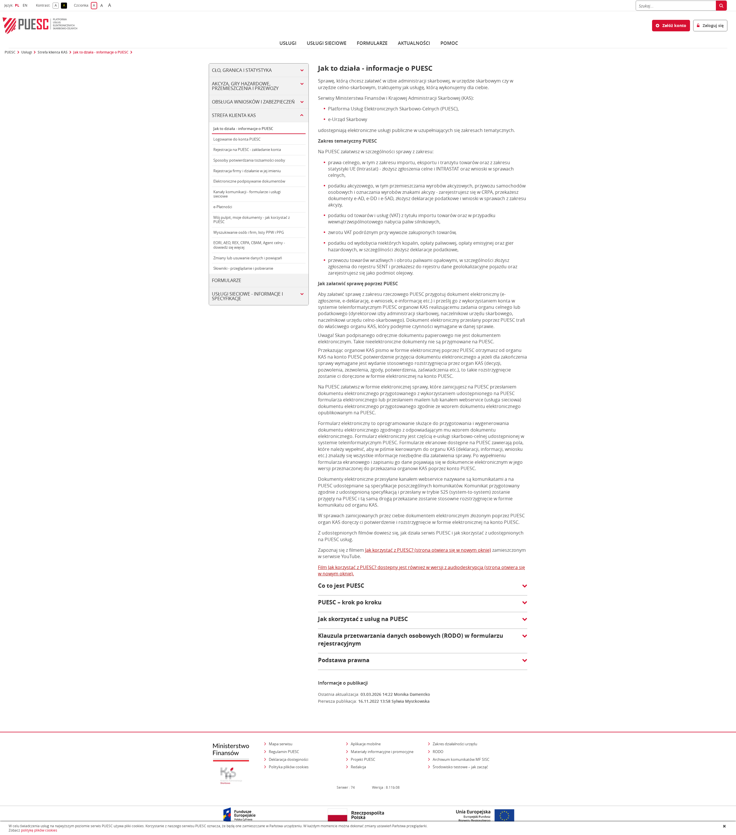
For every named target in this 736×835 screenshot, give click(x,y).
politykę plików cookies (39, 830)
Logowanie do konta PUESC (236, 139)
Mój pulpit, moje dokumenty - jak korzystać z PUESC (251, 220)
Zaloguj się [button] (713, 25)
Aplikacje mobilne (366, 743)
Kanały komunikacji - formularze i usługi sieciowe (247, 194)
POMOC (449, 43)
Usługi (287, 43)
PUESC (10, 52)
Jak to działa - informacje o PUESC (101, 52)
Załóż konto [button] (673, 25)
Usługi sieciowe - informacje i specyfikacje (247, 296)
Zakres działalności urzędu (455, 743)
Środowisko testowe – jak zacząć (461, 766)
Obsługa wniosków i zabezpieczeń (253, 102)
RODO (438, 751)
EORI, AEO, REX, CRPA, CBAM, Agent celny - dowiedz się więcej (249, 245)
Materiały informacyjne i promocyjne (382, 751)
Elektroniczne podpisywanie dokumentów (249, 181)
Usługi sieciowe (326, 43)
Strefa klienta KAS (53, 52)
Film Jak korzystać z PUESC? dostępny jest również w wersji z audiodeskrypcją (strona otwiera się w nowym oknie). (421, 570)
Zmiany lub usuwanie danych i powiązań (247, 258)
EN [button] (25, 5)
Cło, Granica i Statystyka (242, 70)
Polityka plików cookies (288, 766)
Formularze (372, 43)
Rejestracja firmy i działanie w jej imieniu (247, 170)
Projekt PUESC (363, 759)
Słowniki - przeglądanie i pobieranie (243, 268)
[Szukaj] (721, 6)
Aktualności (414, 43)
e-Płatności (222, 206)
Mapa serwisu (280, 743)
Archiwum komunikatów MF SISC (461, 759)
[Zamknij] (725, 826)
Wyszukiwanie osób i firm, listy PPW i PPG (248, 232)
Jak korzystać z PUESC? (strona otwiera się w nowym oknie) (428, 550)
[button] (422, 588)
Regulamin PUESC (284, 751)
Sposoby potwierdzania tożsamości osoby (249, 160)
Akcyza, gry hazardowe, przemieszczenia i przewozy (245, 86)
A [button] (57, 5)
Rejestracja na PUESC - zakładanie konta (247, 149)
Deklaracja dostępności (288, 759)
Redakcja (358, 766)
